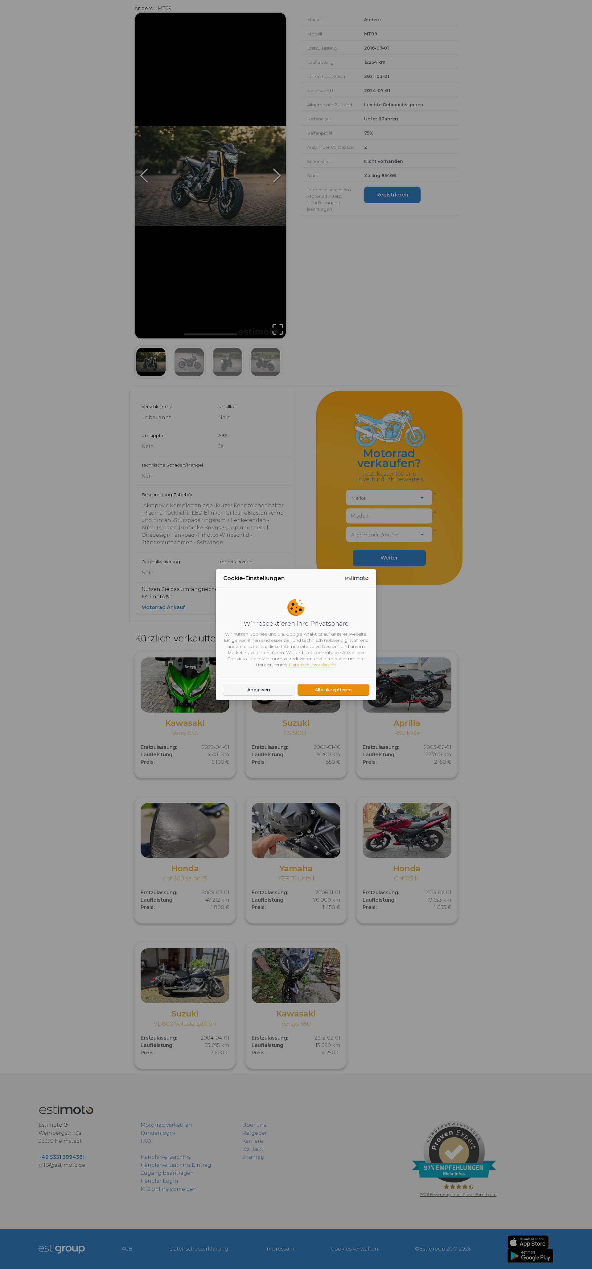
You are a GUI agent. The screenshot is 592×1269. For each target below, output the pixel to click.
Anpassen (258, 690)
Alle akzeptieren (333, 690)
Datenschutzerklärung (312, 665)
